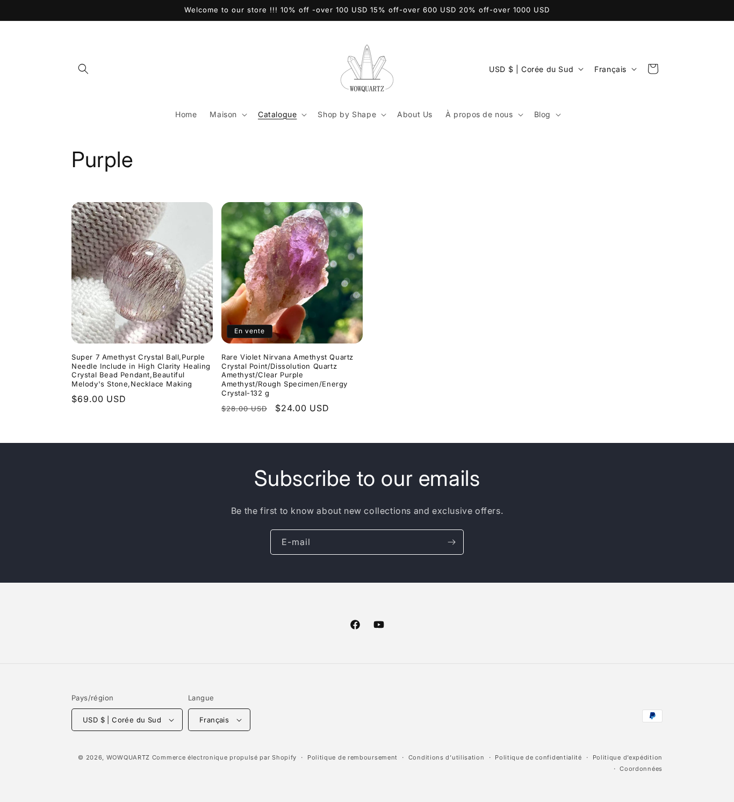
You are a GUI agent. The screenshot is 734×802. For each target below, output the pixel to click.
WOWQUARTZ (128, 757)
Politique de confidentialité (538, 757)
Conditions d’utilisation (446, 757)
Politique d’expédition (628, 757)
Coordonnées (641, 768)
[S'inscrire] (451, 542)
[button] (83, 69)
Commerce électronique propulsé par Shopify (224, 757)
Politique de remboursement (352, 757)
